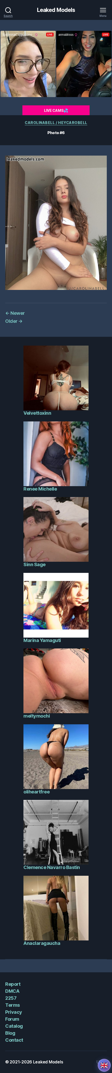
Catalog (14, 1026)
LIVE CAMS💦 (56, 110)
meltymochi (36, 716)
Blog (10, 1033)
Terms (12, 1005)
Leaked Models (56, 10)
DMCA (12, 991)
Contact (14, 1040)
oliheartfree (36, 791)
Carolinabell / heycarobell (56, 122)
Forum (12, 1019)
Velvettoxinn (37, 413)
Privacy (13, 1012)
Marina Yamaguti (42, 640)
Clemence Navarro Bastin (51, 867)
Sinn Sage (34, 564)
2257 (10, 998)
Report (12, 984)
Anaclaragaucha (41, 943)
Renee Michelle (40, 489)
